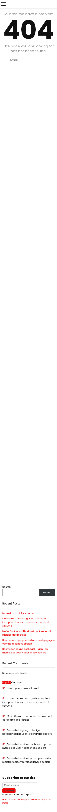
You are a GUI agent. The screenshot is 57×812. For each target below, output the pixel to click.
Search (6, 587)
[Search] (52, 4)
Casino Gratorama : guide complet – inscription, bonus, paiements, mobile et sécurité (25, 622)
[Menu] (4, 4)
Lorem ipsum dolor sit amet (18, 613)
